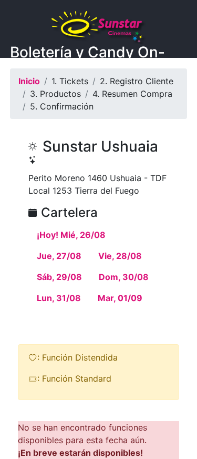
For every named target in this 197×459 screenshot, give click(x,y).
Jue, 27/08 (59, 256)
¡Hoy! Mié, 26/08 (71, 235)
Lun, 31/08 (59, 298)
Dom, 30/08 (124, 277)
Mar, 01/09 (120, 298)
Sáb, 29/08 (59, 277)
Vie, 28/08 (120, 256)
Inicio (29, 81)
